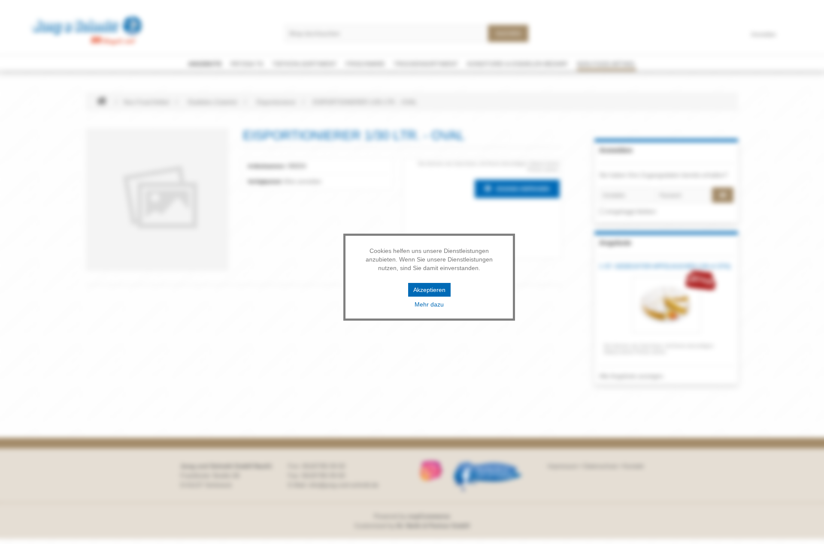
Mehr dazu (429, 304)
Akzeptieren (429, 289)
